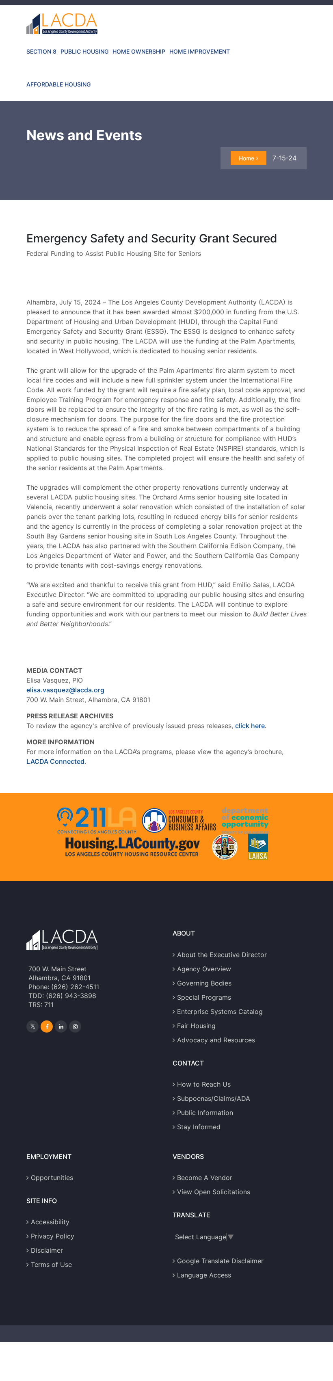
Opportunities (52, 1178)
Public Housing (84, 51)
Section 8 (41, 51)
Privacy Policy (52, 1236)
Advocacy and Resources (216, 1040)
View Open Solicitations (213, 1192)
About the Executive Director (222, 955)
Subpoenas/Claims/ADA (213, 1098)
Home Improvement (199, 51)
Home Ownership (138, 51)
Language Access (204, 1275)
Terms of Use (51, 1264)
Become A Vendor (204, 1178)
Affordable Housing (58, 84)
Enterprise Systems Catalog (220, 1011)
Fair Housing (196, 1026)
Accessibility (50, 1222)
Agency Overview (204, 969)
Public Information (205, 1113)
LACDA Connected (55, 761)
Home (246, 158)
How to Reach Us (204, 1084)
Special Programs (204, 997)
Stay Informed (199, 1127)
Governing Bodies (204, 983)
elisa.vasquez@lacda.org (65, 690)
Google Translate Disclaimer (220, 1261)
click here (250, 726)
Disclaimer (47, 1250)
